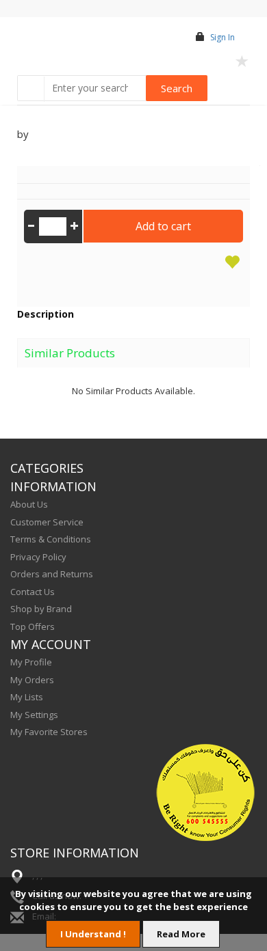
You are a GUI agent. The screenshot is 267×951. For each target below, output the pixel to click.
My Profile (31, 662)
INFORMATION (53, 486)
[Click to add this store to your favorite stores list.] (242, 59)
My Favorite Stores (49, 732)
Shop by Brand (41, 609)
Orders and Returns (51, 574)
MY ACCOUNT (50, 644)
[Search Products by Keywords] (32, 89)
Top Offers (32, 626)
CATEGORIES (47, 468)
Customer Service (47, 522)
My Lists (26, 697)
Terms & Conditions (50, 539)
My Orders (32, 680)
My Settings (34, 714)
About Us (29, 504)
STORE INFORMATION (74, 852)
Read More (181, 934)
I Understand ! (93, 934)
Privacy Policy (38, 557)
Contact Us (32, 591)
